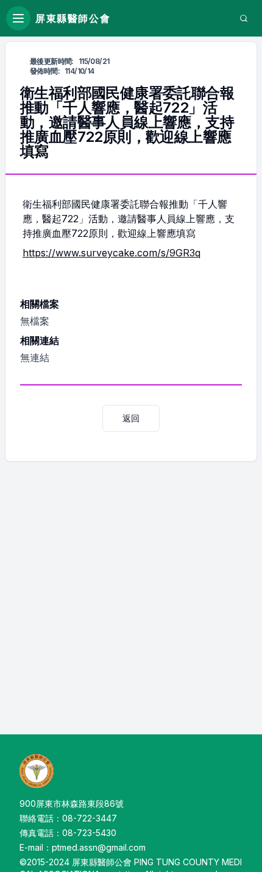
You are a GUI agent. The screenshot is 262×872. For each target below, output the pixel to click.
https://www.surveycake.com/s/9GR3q (111, 253)
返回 (131, 418)
